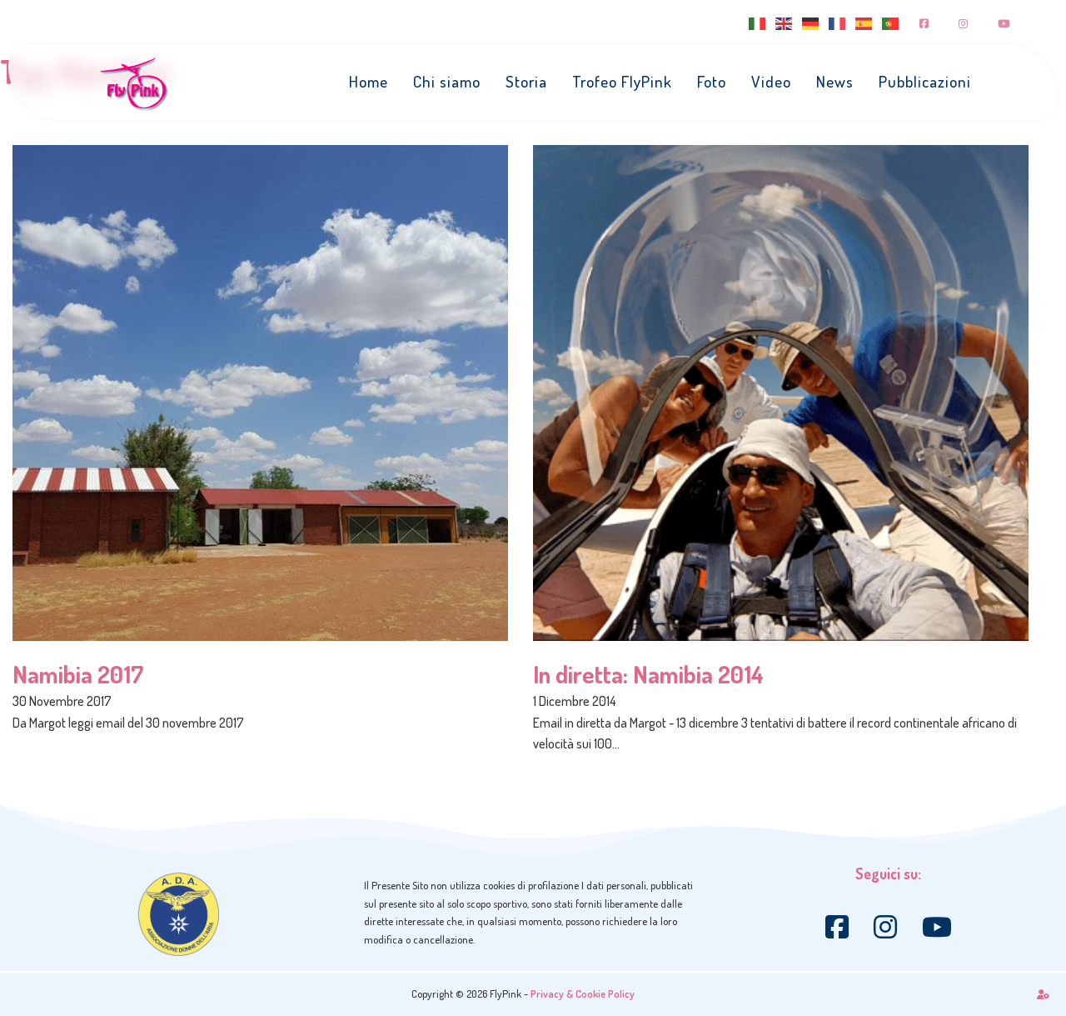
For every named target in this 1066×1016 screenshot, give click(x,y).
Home (368, 81)
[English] (784, 21)
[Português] (891, 21)
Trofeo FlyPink (622, 81)
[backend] (1043, 994)
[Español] (864, 21)
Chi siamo (447, 81)
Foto (711, 81)
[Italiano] (758, 21)
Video (771, 81)
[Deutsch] (811, 21)
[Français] (837, 21)
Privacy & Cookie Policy (583, 993)
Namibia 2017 (77, 673)
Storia (526, 81)
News (835, 81)
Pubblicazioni (925, 81)
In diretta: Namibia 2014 (648, 673)
